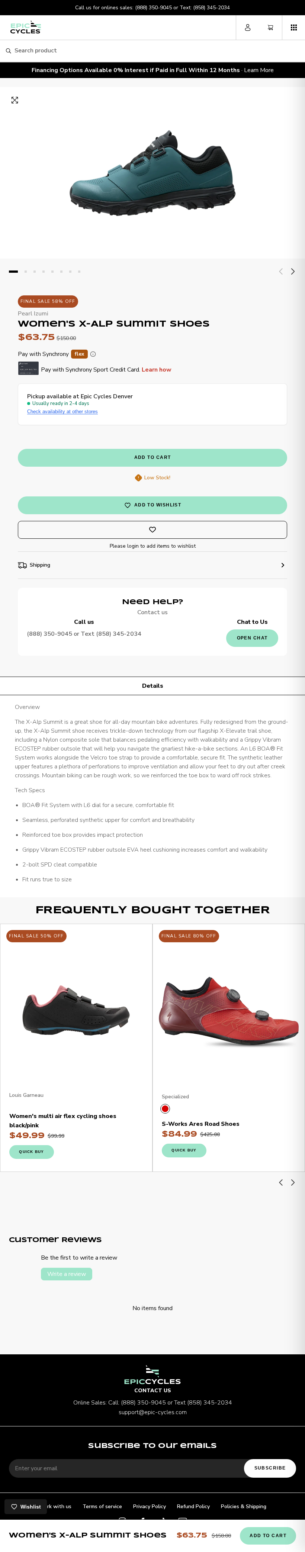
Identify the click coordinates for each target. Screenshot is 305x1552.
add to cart (152, 457)
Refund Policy (193, 1506)
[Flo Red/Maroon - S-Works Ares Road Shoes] (165, 1108)
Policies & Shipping (243, 1506)
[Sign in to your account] (247, 27)
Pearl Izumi (33, 314)
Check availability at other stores (62, 411)
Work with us (55, 1506)
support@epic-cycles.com (153, 1412)
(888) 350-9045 (153, 7)
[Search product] (8, 51)
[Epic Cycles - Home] (25, 27)
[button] (293, 27)
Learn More (259, 70)
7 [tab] (70, 271)
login (133, 546)
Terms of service (102, 1506)
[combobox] (157, 51)
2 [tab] (26, 271)
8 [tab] (79, 271)
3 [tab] (34, 271)
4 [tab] (43, 271)
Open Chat (252, 638)
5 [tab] (52, 271)
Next (292, 271)
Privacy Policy (149, 1506)
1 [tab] (13, 271)
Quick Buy (31, 1152)
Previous (281, 271)
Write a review (66, 1274)
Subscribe (270, 1468)
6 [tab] (61, 271)
